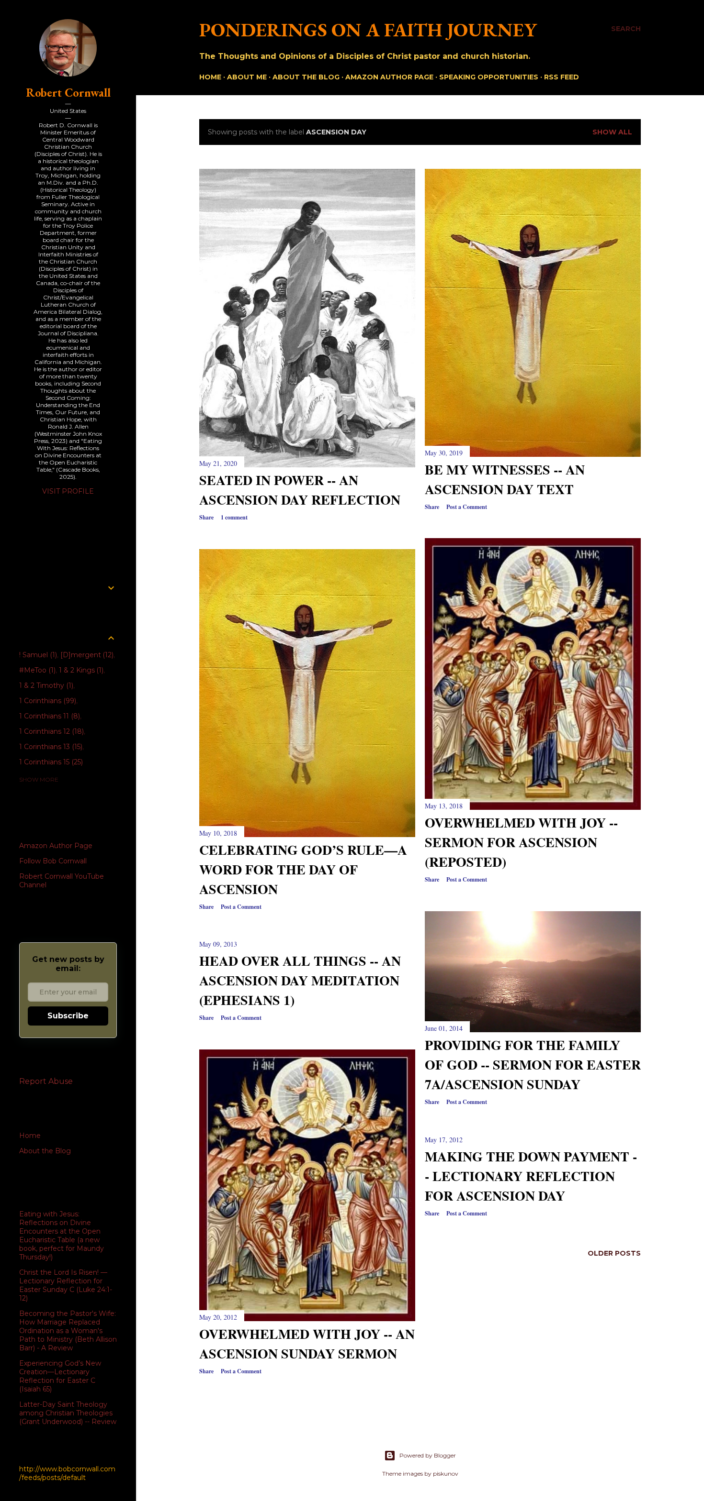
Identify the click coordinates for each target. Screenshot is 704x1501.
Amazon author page (389, 77)
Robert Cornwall (68, 92)
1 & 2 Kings (80, 670)
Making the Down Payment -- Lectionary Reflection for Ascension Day (531, 1176)
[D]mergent (86, 655)
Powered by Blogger (427, 1455)
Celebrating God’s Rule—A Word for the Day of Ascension (303, 869)
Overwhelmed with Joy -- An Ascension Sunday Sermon (307, 1343)
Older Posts (614, 1253)
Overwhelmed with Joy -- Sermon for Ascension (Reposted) (521, 842)
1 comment (234, 517)
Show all (612, 132)
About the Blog (306, 77)
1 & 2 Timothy (45, 685)
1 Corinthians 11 (48, 716)
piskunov (445, 1473)
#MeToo (36, 670)
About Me (247, 77)
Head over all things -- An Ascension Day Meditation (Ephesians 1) (300, 980)
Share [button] (206, 517)
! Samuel (37, 655)
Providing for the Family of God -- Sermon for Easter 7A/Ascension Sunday (533, 1064)
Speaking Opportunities (488, 77)
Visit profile (68, 491)
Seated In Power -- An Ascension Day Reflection (299, 489)
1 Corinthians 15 (50, 762)
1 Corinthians (46, 700)
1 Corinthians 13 (49, 746)
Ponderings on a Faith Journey (368, 29)
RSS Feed (561, 77)
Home (210, 77)
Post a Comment (466, 507)
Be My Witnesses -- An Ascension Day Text (505, 479)
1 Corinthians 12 (50, 731)
